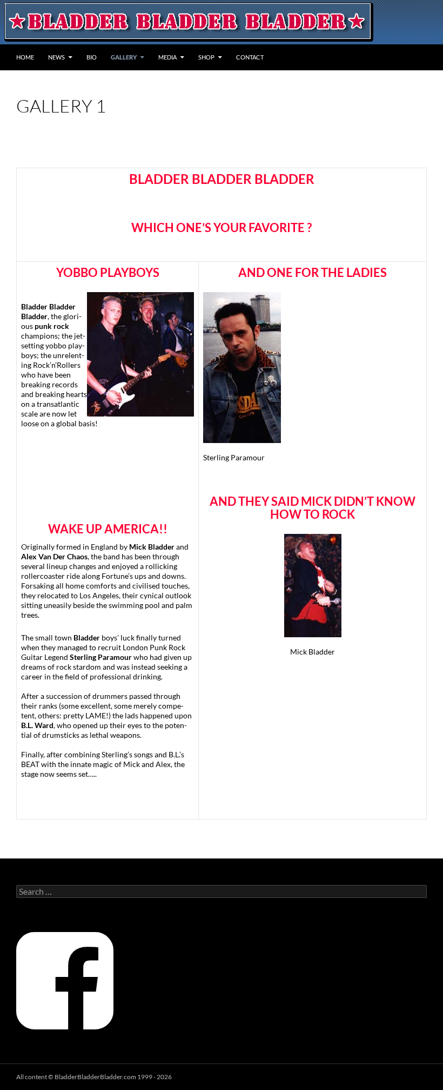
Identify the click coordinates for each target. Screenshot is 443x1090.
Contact (250, 57)
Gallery (124, 57)
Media (167, 57)
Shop (206, 57)
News (56, 57)
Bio (91, 57)
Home (25, 57)
